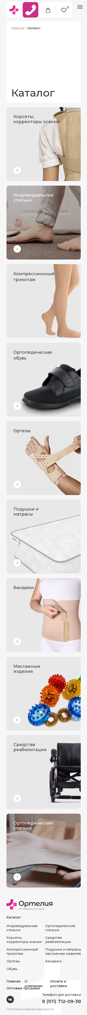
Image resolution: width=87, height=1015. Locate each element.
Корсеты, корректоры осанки (36, 119)
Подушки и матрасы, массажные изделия (63, 951)
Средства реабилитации (30, 747)
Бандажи (23, 587)
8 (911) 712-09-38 (61, 1001)
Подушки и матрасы (26, 512)
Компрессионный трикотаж (22, 951)
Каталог (34, 28)
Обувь (11, 969)
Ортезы (22, 430)
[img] (43, 144)
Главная (17, 28)
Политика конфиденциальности (30, 1009)
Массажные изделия (26, 669)
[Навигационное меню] (80, 7)
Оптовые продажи (23, 988)
